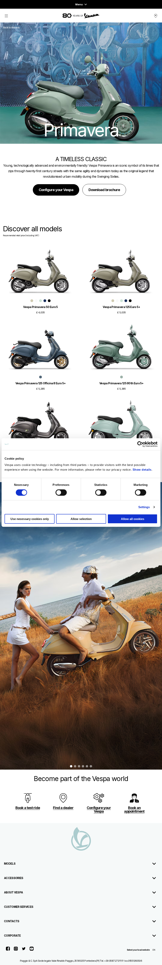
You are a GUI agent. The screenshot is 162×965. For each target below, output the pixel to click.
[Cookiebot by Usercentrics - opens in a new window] (140, 444)
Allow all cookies (132, 518)
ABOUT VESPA (13, 892)
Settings (144, 507)
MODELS (9, 863)
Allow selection (81, 518)
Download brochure (104, 190)
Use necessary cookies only (29, 518)
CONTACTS (11, 921)
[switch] (61, 492)
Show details (142, 469)
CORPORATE (12, 935)
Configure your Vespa (56, 190)
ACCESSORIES (13, 878)
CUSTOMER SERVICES (18, 906)
